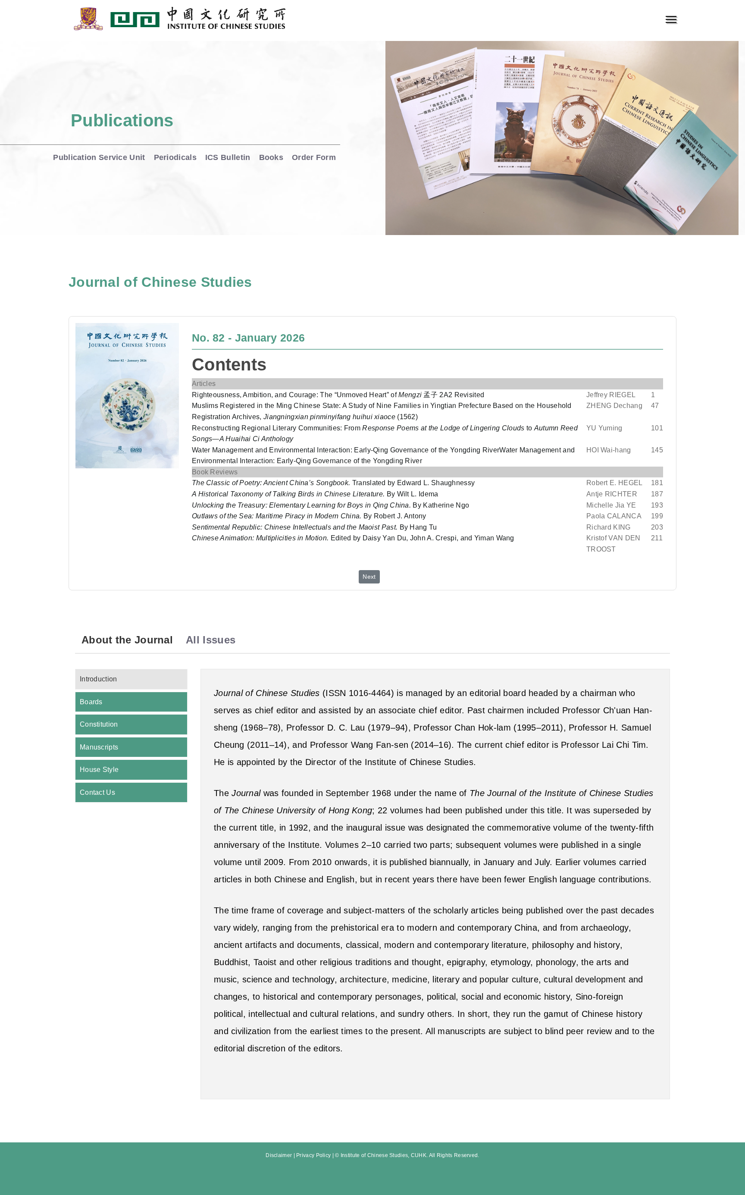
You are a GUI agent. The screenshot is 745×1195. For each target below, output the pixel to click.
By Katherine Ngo (330, 505)
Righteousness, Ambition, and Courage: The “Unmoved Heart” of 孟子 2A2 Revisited (338, 394)
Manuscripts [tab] (99, 747)
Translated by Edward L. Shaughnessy (333, 482)
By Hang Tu (314, 527)
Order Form (314, 157)
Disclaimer (279, 1155)
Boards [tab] (91, 702)
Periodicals (175, 157)
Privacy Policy (313, 1155)
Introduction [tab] (98, 679)
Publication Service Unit (99, 157)
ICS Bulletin (227, 157)
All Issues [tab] (210, 640)
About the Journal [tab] (127, 640)
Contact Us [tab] (97, 792)
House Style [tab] (99, 769)
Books (271, 157)
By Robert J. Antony (309, 516)
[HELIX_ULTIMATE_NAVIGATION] (671, 19)
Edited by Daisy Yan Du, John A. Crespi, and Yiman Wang (353, 538)
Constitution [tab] (99, 724)
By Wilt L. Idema (315, 494)
